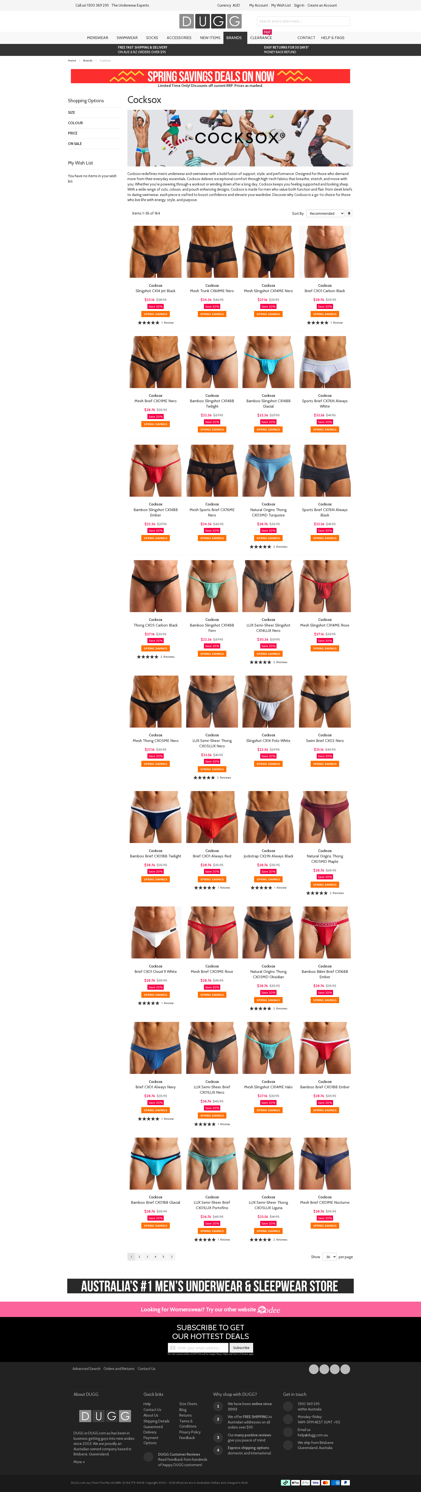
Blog (182, 1410)
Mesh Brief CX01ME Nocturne (325, 1202)
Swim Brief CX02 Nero (325, 740)
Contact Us (146, 1369)
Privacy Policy (222, 1354)
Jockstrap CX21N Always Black (268, 856)
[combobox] (303, 21)
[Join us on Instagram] (324, 1368)
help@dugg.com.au (313, 1435)
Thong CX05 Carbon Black (156, 625)
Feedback (187, 1438)
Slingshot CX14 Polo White (268, 740)
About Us (151, 1415)
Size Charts (188, 1404)
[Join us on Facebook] (314, 1368)
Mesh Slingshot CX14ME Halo (268, 1087)
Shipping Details (157, 1421)
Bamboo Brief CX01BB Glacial (155, 1202)
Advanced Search (86, 1369)
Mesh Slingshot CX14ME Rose (324, 625)
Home (72, 60)
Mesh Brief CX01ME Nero (155, 401)
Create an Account (322, 5)
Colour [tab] (75, 123)
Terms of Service (240, 1354)
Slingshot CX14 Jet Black (155, 290)
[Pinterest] (345, 1368)
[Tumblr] (335, 1368)
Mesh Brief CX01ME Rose (212, 971)
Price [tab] (72, 133)
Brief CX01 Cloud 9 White (155, 971)
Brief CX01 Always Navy (155, 1087)
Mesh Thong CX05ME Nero (156, 740)
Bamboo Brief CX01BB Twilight (155, 856)
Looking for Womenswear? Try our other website (199, 1309)
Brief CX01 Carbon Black (325, 290)
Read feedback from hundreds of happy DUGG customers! (182, 1459)
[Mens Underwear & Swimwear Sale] (210, 71)
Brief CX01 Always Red (212, 856)
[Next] (171, 1257)
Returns (185, 1415)
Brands (88, 60)
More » (79, 1462)
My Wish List (281, 5)
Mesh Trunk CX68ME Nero (212, 290)
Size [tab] (71, 112)
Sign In (299, 5)
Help (147, 1404)
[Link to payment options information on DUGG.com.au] (315, 1483)
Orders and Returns (119, 1369)
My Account (258, 5)
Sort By (298, 213)
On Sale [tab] (75, 144)
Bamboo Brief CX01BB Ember (325, 1087)
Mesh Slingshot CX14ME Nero (268, 290)
